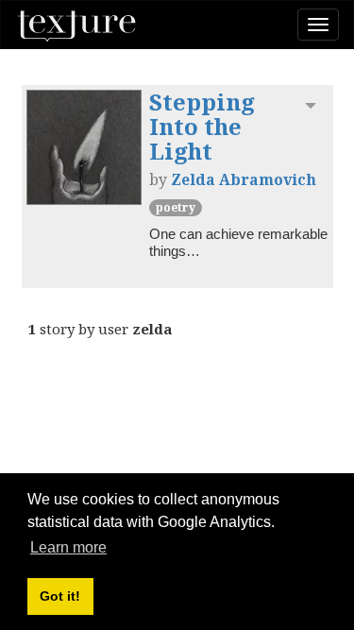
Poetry (175, 207)
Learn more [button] (68, 547)
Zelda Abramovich (243, 179)
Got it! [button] (60, 596)
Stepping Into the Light (202, 126)
